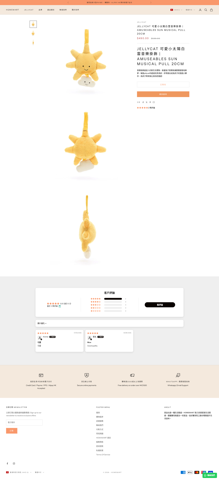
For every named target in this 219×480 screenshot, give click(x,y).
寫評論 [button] (160, 305)
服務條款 (99, 442)
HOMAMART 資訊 (103, 438)
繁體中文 (189, 10)
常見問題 (99, 433)
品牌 (40, 10)
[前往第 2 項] (33, 33)
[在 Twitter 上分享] (147, 102)
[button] (142, 108)
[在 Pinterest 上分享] (150, 102)
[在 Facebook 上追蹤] (7, 463)
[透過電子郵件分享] (154, 102)
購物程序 (99, 417)
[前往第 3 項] (33, 42)
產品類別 (51, 10)
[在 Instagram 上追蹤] (14, 463)
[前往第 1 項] (33, 24)
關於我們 (75, 10)
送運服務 (99, 421)
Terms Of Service (103, 454)
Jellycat (141, 22)
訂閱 (12, 431)
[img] (43, 333)
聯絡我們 (63, 10)
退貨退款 (99, 446)
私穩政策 (99, 450)
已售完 (163, 84)
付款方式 (99, 429)
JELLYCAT (29, 10)
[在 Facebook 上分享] (143, 102)
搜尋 (98, 412)
